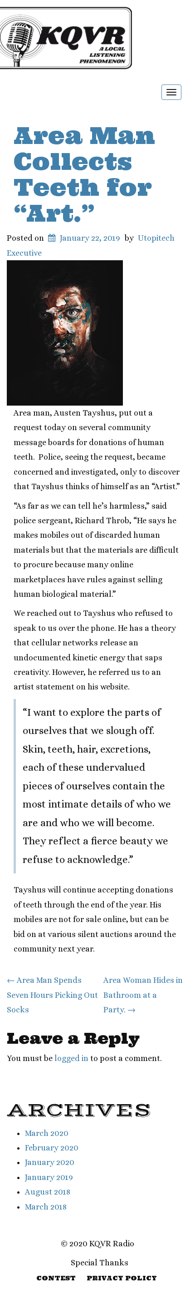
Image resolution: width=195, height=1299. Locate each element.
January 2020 (49, 1162)
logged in (71, 1058)
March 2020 (46, 1133)
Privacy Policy (122, 1278)
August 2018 (47, 1191)
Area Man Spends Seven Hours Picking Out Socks (52, 995)
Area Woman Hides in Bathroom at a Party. (143, 995)
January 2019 (49, 1177)
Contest (56, 1278)
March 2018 (46, 1206)
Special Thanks (99, 1262)
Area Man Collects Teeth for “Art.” (84, 174)
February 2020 (51, 1147)
